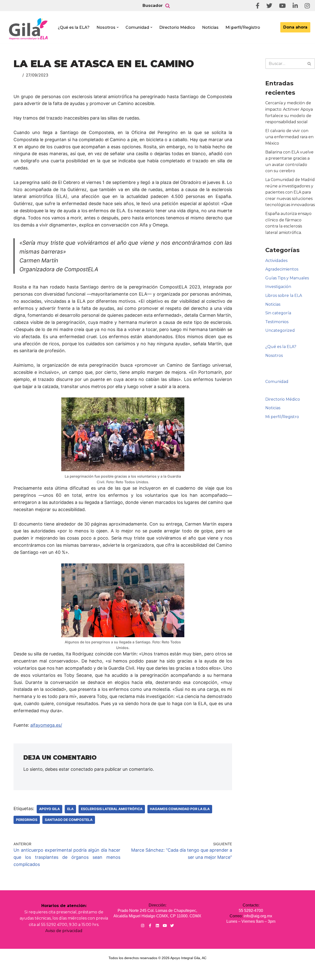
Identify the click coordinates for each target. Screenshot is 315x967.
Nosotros (274, 355)
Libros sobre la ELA (283, 295)
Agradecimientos (281, 269)
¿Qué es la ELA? (74, 27)
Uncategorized (280, 330)
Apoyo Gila (49, 809)
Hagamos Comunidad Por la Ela (180, 809)
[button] (118, 27)
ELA (70, 809)
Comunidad (276, 381)
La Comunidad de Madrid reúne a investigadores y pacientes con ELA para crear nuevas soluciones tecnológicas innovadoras (290, 192)
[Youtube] (165, 925)
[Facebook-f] (150, 925)
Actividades (276, 260)
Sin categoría (278, 313)
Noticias (210, 27)
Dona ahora (295, 27)
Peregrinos (26, 820)
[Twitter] (172, 925)
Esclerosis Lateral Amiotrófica (111, 809)
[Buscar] (167, 5)
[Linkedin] (157, 925)
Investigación (278, 286)
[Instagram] (142, 925)
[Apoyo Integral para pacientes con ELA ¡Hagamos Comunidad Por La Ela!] (28, 29)
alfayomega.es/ (46, 725)
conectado (82, 769)
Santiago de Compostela (69, 820)
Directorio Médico (177, 27)
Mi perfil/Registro (242, 27)
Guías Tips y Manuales (287, 278)
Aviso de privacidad (63, 930)
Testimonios (276, 321)
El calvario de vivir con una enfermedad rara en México (289, 137)
